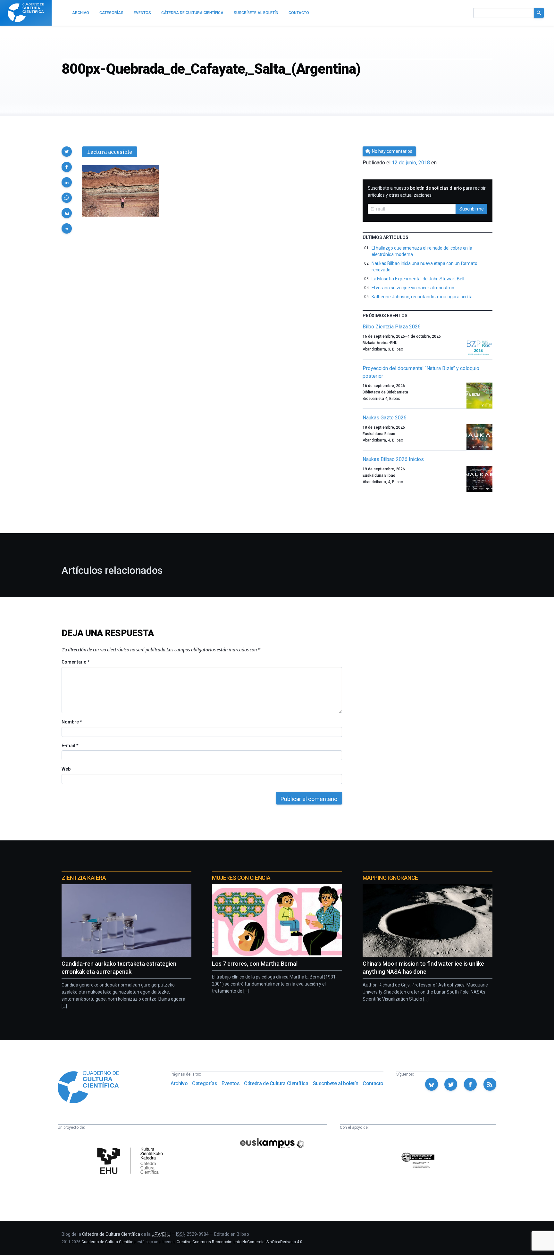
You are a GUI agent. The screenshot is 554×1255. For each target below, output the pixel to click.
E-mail (70, 745)
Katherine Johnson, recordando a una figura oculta (422, 296)
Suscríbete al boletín (335, 1083)
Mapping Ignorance (390, 877)
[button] (67, 151)
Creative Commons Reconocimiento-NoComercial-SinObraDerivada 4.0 (239, 1242)
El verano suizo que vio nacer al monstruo (413, 287)
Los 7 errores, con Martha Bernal (255, 963)
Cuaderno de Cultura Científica (108, 1242)
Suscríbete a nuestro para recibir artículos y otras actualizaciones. (427, 192)
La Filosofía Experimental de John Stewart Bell (418, 278)
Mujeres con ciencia (241, 877)
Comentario (75, 662)
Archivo (179, 1083)
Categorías (204, 1083)
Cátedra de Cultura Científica (276, 1083)
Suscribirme (471, 208)
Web (66, 769)
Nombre (71, 721)
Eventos (230, 1083)
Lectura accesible (109, 152)
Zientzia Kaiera (84, 877)
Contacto (373, 1083)
